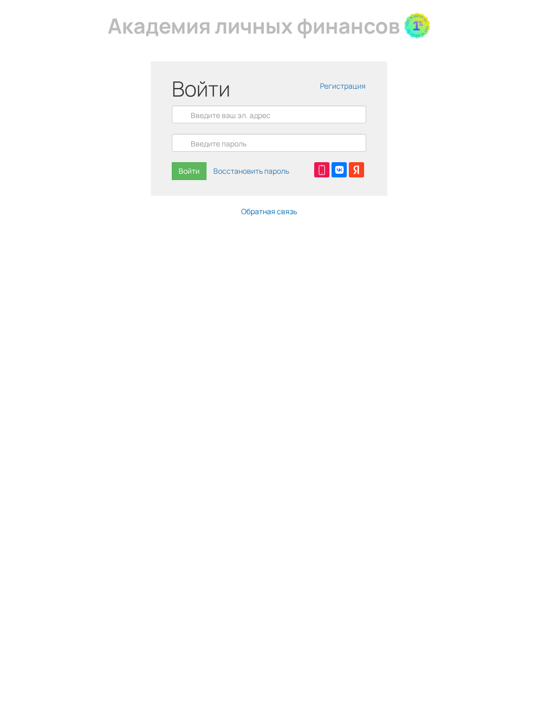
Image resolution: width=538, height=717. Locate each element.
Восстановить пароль (251, 171)
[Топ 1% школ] (417, 26)
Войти (189, 171)
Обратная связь (269, 211)
